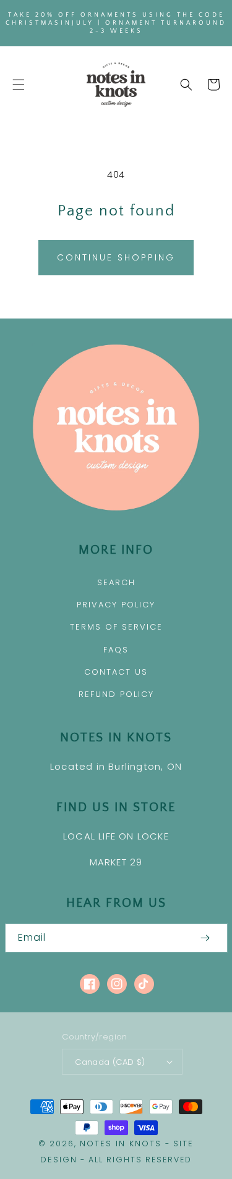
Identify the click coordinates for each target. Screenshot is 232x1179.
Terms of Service (116, 627)
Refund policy (116, 694)
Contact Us (116, 672)
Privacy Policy (116, 604)
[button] (18, 84)
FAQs (116, 650)
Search (116, 582)
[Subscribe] (205, 937)
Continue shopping (116, 257)
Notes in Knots (120, 1143)
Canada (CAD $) (110, 1062)
